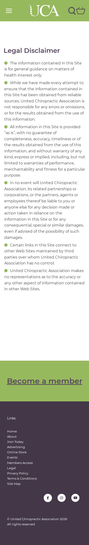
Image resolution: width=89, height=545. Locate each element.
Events (12, 457)
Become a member (44, 381)
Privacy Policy (17, 473)
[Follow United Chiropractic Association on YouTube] (75, 498)
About (12, 436)
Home (12, 431)
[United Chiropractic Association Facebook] (48, 498)
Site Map (14, 484)
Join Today (15, 442)
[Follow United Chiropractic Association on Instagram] (61, 498)
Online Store (17, 452)
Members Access (20, 463)
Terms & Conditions (22, 478)
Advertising (16, 447)
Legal (11, 468)
